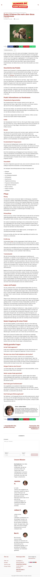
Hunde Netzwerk (6, 12)
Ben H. (16, 533)
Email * (23, 453)
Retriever (12, 75)
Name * (6, 453)
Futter (11, 241)
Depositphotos (31, 558)
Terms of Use (7, 564)
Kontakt (6, 562)
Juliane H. (17, 510)
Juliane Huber (7, 17)
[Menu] (1, 5)
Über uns (6, 560)
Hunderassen (11, 12)
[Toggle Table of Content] (14, 50)
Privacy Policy (7, 566)
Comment (6, 439)
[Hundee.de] (19, 5)
